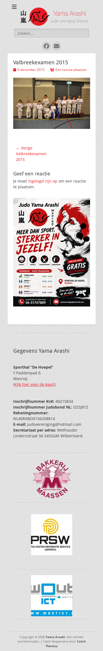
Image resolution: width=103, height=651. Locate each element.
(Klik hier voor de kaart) (34, 384)
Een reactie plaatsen (71, 69)
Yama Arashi (55, 637)
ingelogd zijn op (42, 181)
